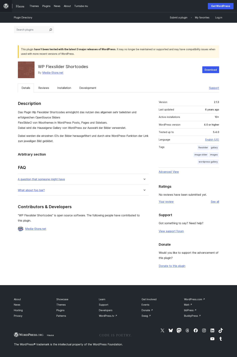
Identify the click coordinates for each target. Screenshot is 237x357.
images (214, 154)
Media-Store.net (52, 72)
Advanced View (169, 171)
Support (214, 88)
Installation (64, 88)
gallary (214, 147)
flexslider (203, 147)
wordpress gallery (208, 161)
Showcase (62, 299)
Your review (166, 201)
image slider (200, 154)
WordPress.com (194, 299)
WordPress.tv (108, 315)
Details (26, 88)
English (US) (212, 139)
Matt (188, 304)
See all (215, 201)
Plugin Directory (23, 17)
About (17, 299)
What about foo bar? (31, 190)
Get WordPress (220, 6)
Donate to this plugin (172, 266)
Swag (146, 315)
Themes (61, 304)
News (17, 304)
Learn (102, 299)
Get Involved (149, 299)
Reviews (43, 88)
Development (87, 88)
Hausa (50, 335)
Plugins (60, 310)
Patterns (61, 315)
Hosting (18, 310)
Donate (147, 310)
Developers (105, 310)
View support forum (171, 231)
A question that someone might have (41, 179)
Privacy (18, 315)
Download (211, 69)
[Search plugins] (50, 29)
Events (145, 304)
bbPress (190, 310)
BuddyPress (192, 315)
